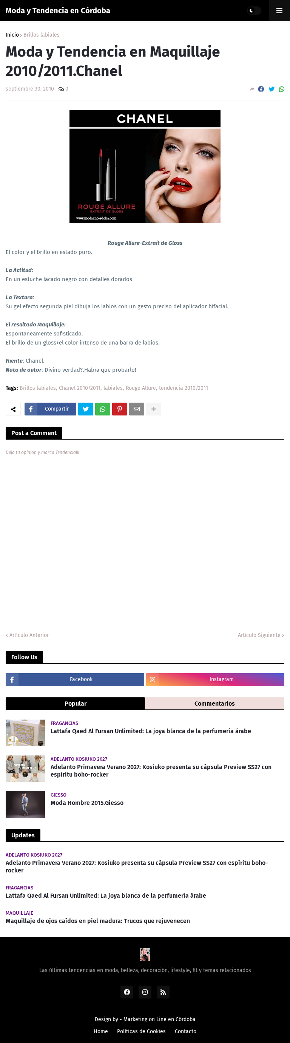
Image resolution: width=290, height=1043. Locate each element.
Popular (75, 703)
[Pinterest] (119, 409)
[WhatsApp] (281, 89)
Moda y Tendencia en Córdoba (58, 10)
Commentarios (214, 703)
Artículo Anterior (29, 635)
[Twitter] (271, 89)
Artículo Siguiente (259, 635)
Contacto (185, 1031)
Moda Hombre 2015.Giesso (87, 802)
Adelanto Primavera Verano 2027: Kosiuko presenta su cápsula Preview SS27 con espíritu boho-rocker (161, 770)
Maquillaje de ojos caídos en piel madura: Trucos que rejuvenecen (98, 921)
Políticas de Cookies (141, 1031)
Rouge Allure (141, 388)
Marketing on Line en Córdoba (159, 1019)
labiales (113, 388)
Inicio (12, 35)
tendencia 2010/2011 (183, 388)
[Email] (136, 409)
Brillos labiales (41, 35)
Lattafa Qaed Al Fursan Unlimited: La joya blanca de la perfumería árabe (151, 731)
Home (101, 1031)
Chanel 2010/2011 (79, 388)
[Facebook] (261, 89)
